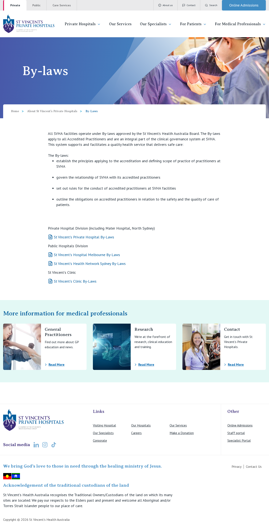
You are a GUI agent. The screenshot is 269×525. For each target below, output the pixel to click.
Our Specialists (153, 24)
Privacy (236, 466)
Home (15, 111)
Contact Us (254, 466)
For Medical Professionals (238, 24)
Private (15, 5)
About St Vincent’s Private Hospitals (52, 111)
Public (36, 5)
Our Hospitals (141, 425)
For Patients (191, 24)
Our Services (120, 24)
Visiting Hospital (104, 425)
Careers (136, 433)
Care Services (62, 5)
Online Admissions (240, 425)
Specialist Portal (239, 440)
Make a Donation (182, 433)
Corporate (100, 440)
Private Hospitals (80, 24)
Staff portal (236, 433)
